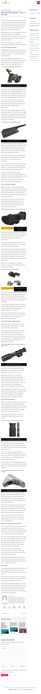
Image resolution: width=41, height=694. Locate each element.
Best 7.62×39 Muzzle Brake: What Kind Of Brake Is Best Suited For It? (22, 624)
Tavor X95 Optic (5, 184)
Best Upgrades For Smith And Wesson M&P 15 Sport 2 (13, 624)
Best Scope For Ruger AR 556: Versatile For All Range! (34, 39)
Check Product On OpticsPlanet (14, 85)
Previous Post (5, 613)
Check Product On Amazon (7, 228)
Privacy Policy (21, 687)
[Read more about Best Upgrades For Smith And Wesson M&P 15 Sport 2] (14, 629)
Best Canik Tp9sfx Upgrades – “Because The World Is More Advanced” (4, 625)
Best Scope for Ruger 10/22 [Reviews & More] (34, 50)
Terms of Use (14, 687)
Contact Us (32, 687)
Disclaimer (26, 687)
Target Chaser (20, 689)
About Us (8, 687)
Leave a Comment (5, 16)
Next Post (24, 613)
